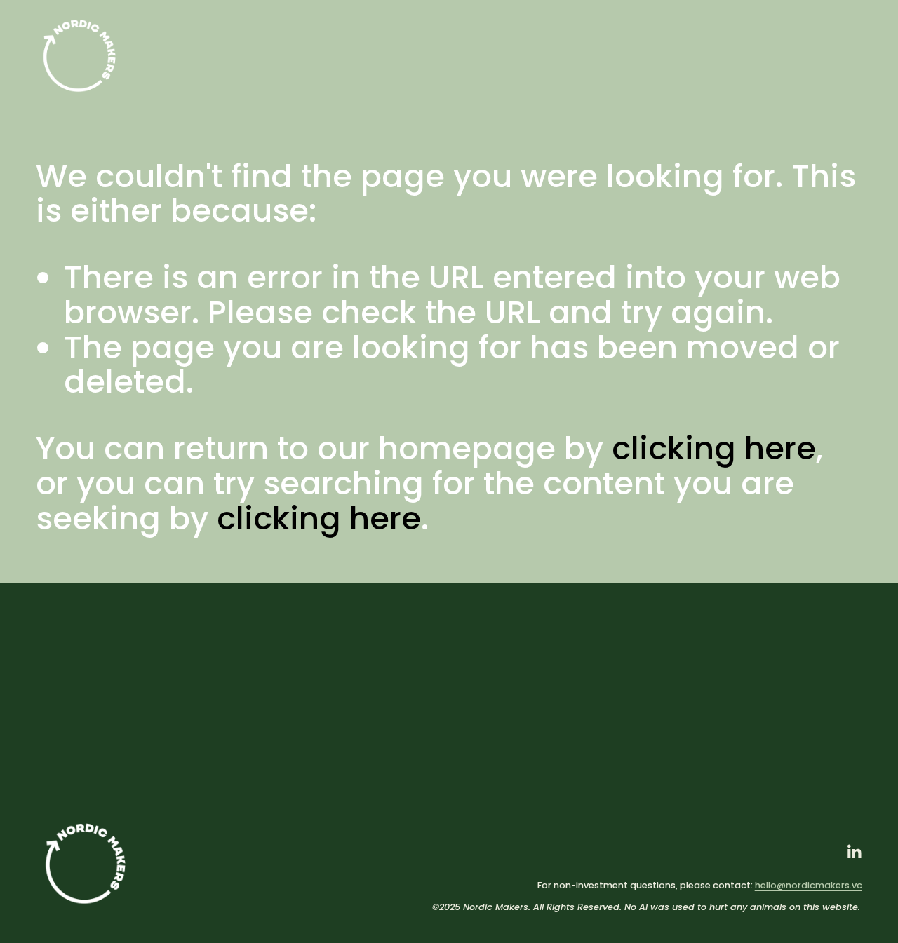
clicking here (714, 448)
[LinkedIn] (853, 851)
